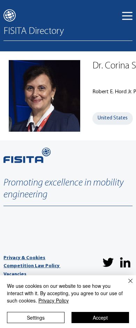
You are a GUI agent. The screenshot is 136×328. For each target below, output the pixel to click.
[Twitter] (108, 262)
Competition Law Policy (31, 266)
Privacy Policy (53, 300)
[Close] (126, 285)
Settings (36, 317)
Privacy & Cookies (24, 258)
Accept (100, 317)
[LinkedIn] (125, 262)
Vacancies (15, 274)
